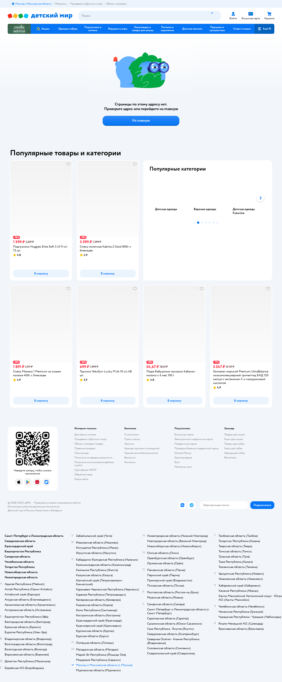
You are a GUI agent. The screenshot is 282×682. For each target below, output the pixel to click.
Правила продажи (85, 448)
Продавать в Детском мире (90, 439)
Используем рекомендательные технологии (34, 506)
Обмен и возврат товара (88, 443)
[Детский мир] (40, 16)
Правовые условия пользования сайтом (57, 502)
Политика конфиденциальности (93, 457)
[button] (264, 29)
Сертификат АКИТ (85, 470)
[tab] (168, 198)
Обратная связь (83, 474)
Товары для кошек (234, 434)
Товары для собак (234, 443)
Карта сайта (81, 479)
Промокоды (81, 453)
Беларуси (56, 510)
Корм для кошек (233, 439)
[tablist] (207, 198)
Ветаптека (230, 457)
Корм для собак (233, 448)
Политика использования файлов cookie (94, 464)
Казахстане (41, 510)
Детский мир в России (21, 510)
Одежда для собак (234, 453)
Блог (177, 462)
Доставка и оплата (85, 434)
